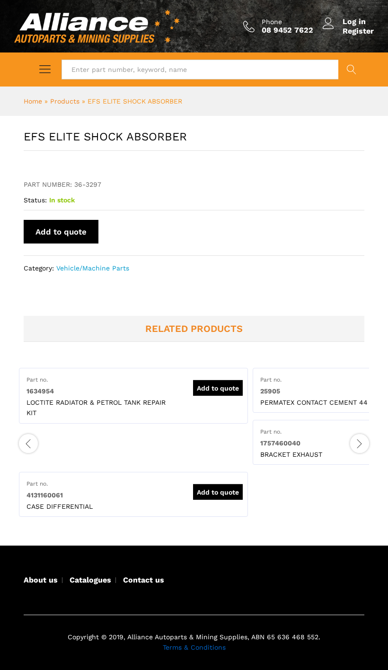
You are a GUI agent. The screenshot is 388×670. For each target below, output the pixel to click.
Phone (272, 22)
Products (64, 101)
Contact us (143, 579)
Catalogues (90, 579)
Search (351, 69)
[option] (133, 395)
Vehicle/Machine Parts (92, 268)
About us (41, 579)
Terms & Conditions (194, 647)
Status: (35, 200)
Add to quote (61, 231)
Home (33, 101)
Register (358, 30)
